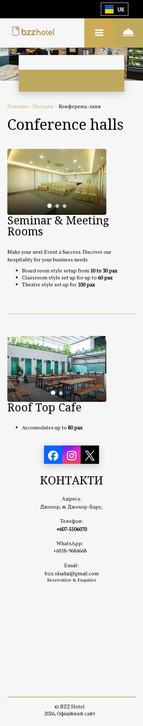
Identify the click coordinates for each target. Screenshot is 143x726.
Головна (18, 106)
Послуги (44, 106)
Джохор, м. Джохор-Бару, (71, 506)
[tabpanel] (56, 182)
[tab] (49, 205)
